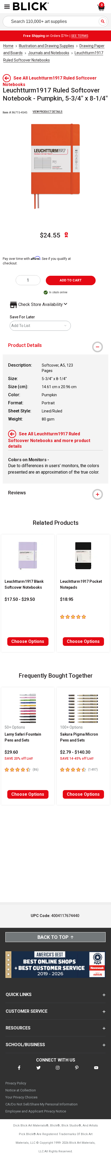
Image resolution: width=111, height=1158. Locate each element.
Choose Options (27, 641)
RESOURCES (18, 1028)
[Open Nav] (7, 7)
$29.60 (11, 752)
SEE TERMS (79, 36)
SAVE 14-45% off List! (76, 758)
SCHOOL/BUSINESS (25, 1044)
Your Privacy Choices (21, 1097)
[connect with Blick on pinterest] (76, 1071)
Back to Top (52, 937)
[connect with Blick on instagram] (57, 1071)
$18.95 (66, 599)
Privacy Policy (15, 1083)
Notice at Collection (20, 1090)
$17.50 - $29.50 (20, 599)
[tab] (55, 345)
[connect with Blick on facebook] (19, 1071)
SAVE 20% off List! (19, 758)
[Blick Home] (31, 6)
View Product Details (48, 111)
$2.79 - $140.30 (75, 752)
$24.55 (50, 235)
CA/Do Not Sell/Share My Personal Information (41, 1104)
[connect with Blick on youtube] (96, 1071)
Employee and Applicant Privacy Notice (35, 1111)
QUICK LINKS (19, 994)
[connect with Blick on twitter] (38, 1071)
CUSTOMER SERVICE (26, 1011)
